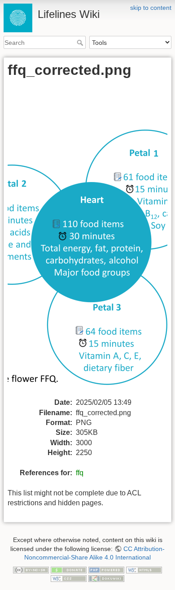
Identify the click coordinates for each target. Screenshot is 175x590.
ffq (79, 473)
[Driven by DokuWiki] (106, 578)
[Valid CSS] (69, 578)
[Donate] (69, 569)
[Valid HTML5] (144, 569)
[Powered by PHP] (106, 569)
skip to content (150, 7)
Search (81, 42)
